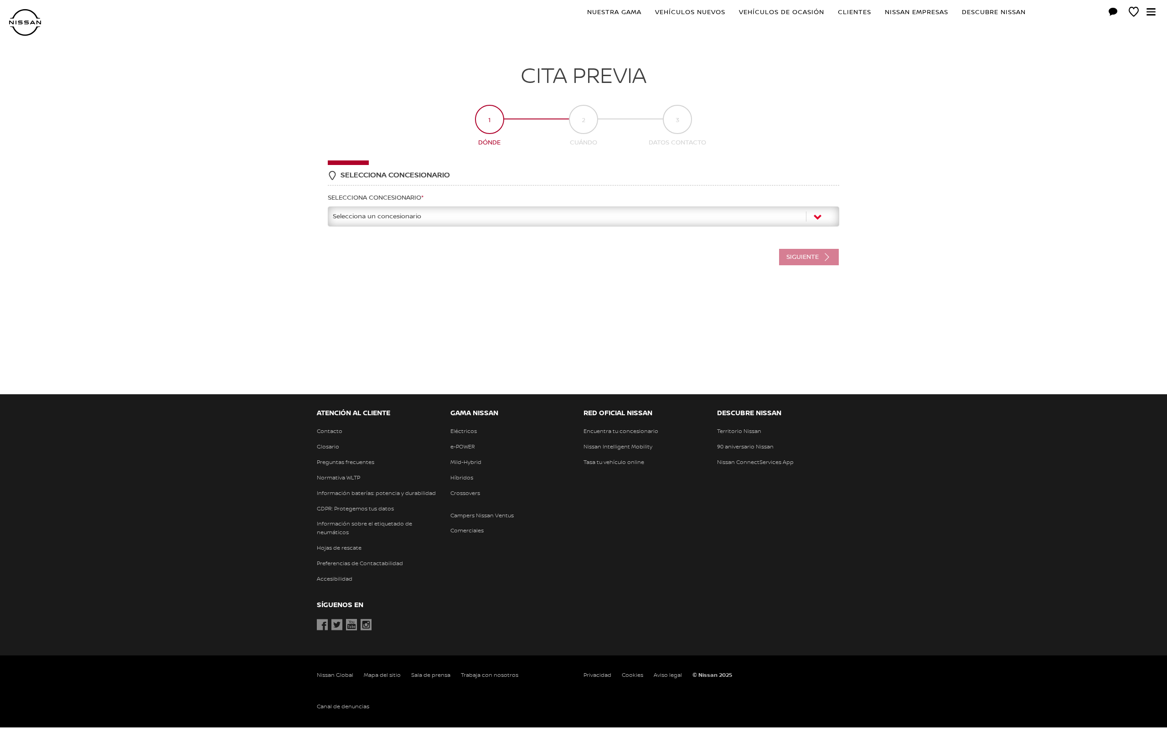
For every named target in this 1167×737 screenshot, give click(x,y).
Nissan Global (335, 675)
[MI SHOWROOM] (1134, 13)
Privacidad (597, 675)
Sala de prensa (430, 675)
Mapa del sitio (382, 675)
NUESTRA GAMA (614, 12)
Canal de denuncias (343, 706)
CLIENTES (854, 12)
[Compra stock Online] (1093, 13)
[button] (1151, 11)
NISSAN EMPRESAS (916, 12)
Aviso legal (668, 675)
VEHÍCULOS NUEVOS (690, 12)
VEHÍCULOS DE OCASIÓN (781, 12)
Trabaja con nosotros (489, 675)
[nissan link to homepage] (25, 22)
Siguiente (802, 257)
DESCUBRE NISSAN (994, 12)
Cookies (632, 675)
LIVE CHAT (1113, 11)
